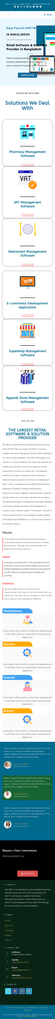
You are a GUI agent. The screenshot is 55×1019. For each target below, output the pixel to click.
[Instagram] (22, 991)
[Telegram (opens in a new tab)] (40, 7)
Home (7, 920)
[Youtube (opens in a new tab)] (34, 7)
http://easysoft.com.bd (22, 978)
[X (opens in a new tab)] (15, 7)
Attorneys (9, 930)
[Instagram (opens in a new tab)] (24, 7)
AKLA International (27, 1016)
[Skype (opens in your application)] (30, 7)
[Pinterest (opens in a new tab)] (21, 7)
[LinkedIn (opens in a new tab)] (27, 7)
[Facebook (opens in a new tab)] (18, 7)
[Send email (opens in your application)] (37, 7)
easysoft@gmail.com (21, 970)
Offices (8, 940)
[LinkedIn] (29, 991)
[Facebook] (15, 991)
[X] (8, 991)
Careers (8, 935)
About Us (9, 925)
